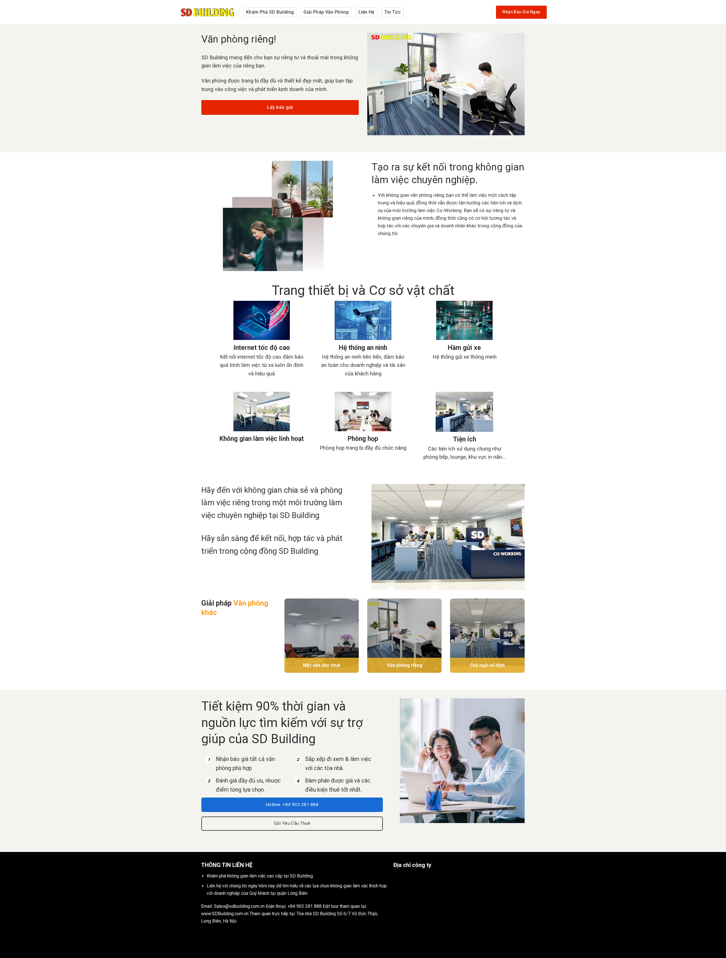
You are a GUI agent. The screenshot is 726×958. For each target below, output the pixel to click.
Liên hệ (366, 12)
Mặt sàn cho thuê (321, 665)
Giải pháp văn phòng (326, 12)
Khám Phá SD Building (270, 12)
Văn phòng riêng (404, 665)
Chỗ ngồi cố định (487, 665)
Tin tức (392, 12)
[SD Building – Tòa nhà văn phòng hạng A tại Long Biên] (208, 12)
